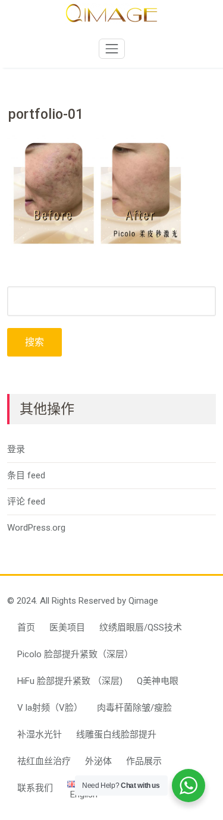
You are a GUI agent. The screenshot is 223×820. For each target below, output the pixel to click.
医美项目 (67, 627)
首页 (26, 627)
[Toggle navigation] (112, 49)
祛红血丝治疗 (44, 761)
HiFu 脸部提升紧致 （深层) (70, 681)
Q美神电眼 (157, 681)
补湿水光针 (39, 734)
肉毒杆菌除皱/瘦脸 (134, 707)
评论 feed (26, 501)
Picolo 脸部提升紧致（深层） (75, 654)
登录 (16, 449)
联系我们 (35, 788)
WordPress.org (36, 527)
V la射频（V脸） (50, 707)
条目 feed (26, 475)
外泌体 (98, 761)
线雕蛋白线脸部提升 (116, 734)
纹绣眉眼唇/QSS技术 (140, 627)
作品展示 (144, 761)
